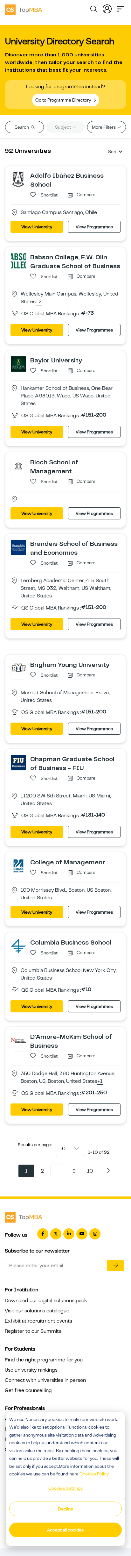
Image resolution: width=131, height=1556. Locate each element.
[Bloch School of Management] (18, 465)
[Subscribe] (115, 1265)
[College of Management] (18, 865)
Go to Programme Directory (63, 100)
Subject (63, 127)
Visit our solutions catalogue (37, 1311)
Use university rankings (31, 1370)
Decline (65, 1509)
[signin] (107, 8)
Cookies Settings (65, 1488)
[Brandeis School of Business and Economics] (18, 547)
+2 (39, 301)
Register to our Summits (33, 1331)
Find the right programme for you (44, 1360)
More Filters (104, 127)
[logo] (23, 9)
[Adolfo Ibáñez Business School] (18, 179)
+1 (100, 1081)
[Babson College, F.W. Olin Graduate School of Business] (18, 260)
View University (36, 227)
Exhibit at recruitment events (38, 1321)
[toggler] (120, 8)
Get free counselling (28, 1390)
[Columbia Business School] (18, 946)
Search (22, 127)
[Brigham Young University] (18, 668)
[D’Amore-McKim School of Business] (18, 1040)
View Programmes (94, 227)
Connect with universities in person (45, 1380)
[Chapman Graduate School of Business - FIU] (18, 762)
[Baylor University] (18, 363)
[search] (93, 10)
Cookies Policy (94, 1474)
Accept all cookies (65, 1530)
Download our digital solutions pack (46, 1300)
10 (90, 1171)
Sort (112, 151)
